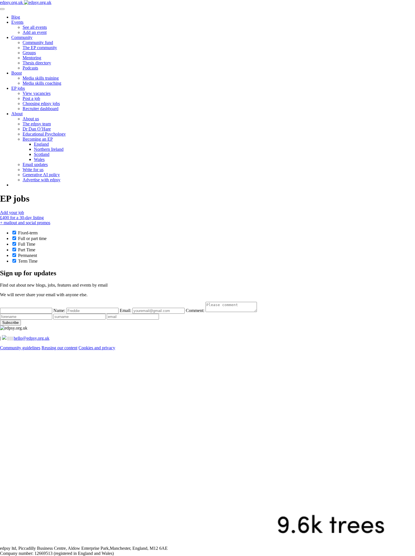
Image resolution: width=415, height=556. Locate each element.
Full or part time (32, 238)
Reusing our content (59, 347)
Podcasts (30, 68)
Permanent (27, 255)
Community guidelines (20, 347)
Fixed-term (27, 232)
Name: (59, 310)
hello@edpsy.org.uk (31, 338)
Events (17, 22)
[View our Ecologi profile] (207, 543)
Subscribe (10, 322)
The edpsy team (37, 123)
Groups (29, 52)
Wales (39, 159)
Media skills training (41, 78)
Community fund (38, 42)
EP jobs (18, 88)
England (41, 144)
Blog (15, 17)
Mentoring (32, 57)
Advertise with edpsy (41, 179)
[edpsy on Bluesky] (4, 338)
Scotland (41, 154)
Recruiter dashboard (40, 108)
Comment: (196, 310)
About (17, 113)
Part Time (26, 249)
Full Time (26, 244)
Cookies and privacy (96, 347)
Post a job (31, 98)
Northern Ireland (49, 149)
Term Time (27, 261)
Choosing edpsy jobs (41, 103)
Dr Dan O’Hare (37, 129)
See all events (35, 27)
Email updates (35, 164)
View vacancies (37, 93)
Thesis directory (37, 62)
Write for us (33, 169)
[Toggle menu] (2, 9)
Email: (126, 310)
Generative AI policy (41, 174)
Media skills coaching (42, 83)
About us (31, 118)
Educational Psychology (44, 134)
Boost (16, 73)
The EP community (40, 47)
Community (21, 37)
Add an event (35, 32)
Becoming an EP (38, 139)
